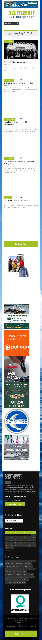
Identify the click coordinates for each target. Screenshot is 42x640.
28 (29, 545)
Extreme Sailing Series (26, 566)
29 (33, 545)
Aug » (10, 550)
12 (20, 540)
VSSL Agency (23, 622)
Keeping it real (21, 569)
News (8, 198)
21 (29, 542)
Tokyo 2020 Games (21, 574)
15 (33, 540)
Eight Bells (15, 566)
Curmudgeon (27, 563)
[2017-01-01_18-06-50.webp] (20, 603)
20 (24, 542)
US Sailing (30, 574)
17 (11, 542)
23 (7, 545)
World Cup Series (29, 577)
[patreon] (16, 355)
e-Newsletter (31, 491)
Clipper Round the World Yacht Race (25, 561)
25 (15, 545)
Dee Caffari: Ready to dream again (17, 62)
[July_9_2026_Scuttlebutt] (16, 329)
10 (11, 540)
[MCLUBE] (16, 381)
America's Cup (9, 561)
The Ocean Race (10, 574)
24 (11, 545)
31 (11, 548)
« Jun (6, 550)
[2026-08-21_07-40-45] (21, 7)
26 (20, 545)
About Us (33, 626)
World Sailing (24, 579)
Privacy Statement (11, 626)
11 (15, 540)
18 (15, 542)
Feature (9, 41)
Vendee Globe (19, 577)
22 (33, 542)
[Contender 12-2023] (16, 434)
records (19, 571)
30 (7, 548)
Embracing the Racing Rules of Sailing (18, 83)
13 (24, 540)
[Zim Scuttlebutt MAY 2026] (16, 460)
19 (20, 542)
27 (24, 545)
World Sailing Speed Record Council (15, 582)
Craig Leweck (18, 563)
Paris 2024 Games (10, 571)
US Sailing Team (10, 577)
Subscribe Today (15, 504)
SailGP (24, 571)
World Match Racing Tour (12, 579)
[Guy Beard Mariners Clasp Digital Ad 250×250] (16, 407)
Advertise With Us (23, 626)
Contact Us (9, 628)
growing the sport (10, 569)
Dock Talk (10, 119)
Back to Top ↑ (21, 244)
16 (7, 542)
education (8, 566)
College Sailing (9, 563)
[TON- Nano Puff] (16, 277)
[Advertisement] (16, 290)
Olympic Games (30, 569)
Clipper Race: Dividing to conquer (16, 200)
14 (29, 540)
